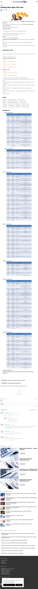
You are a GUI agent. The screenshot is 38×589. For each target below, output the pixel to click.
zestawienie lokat (22, 386)
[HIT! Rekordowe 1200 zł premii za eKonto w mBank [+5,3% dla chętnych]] (2, 521)
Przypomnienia (3, 563)
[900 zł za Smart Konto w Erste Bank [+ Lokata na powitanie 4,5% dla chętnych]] (2, 494)
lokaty (9, 385)
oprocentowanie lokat (6, 386)
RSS (2, 580)
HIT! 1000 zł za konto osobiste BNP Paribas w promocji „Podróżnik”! (18, 511)
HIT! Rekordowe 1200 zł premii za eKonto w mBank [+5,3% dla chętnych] (19, 519)
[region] (13, 582)
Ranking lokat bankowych (5, 569)
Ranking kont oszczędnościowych (6, 570)
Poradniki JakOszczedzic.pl (5, 574)
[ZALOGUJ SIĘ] (37, 2)
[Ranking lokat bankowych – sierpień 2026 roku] (9, 453)
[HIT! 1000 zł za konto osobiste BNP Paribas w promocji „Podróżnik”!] (2, 512)
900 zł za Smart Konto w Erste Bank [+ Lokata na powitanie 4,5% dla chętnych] (21, 493)
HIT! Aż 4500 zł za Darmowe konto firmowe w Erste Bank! (12, 550)
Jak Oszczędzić (4, 385)
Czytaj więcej (22, 453)
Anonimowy (16, 419)
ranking (10, 446)
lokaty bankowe (15, 385)
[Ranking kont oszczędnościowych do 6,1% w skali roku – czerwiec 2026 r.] (9, 474)
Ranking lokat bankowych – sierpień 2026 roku (14, 515)
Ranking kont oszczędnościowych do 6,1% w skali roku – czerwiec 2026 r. (28, 470)
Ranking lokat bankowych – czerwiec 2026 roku (26, 459)
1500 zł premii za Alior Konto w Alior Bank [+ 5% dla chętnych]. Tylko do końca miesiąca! (18, 545)
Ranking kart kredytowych (5, 573)
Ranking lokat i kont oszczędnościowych (8, 568)
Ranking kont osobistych (5, 571)
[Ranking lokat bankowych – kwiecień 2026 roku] (9, 484)
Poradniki (2, 561)
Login (36, 398)
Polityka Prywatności (11, 582)
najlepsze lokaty (23, 385)
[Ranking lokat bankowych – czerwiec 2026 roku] (9, 463)
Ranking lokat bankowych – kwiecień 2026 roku (26, 480)
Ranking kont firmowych (5, 572)
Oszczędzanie (3, 562)
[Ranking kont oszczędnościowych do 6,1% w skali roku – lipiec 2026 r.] (2, 525)
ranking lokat (15, 386)
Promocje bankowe (4, 560)
